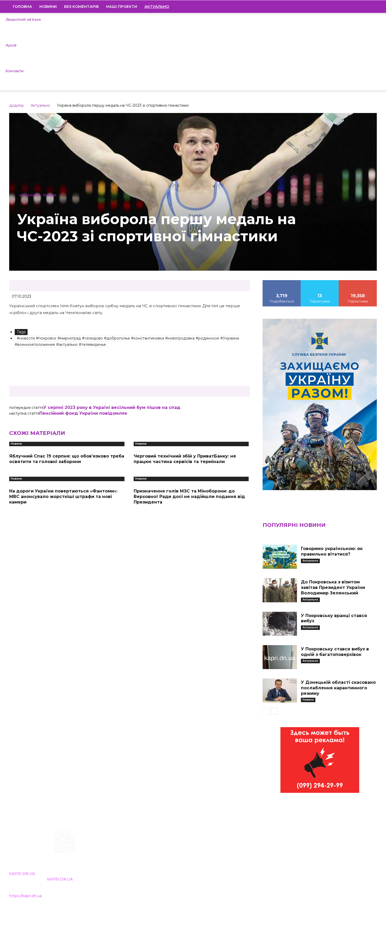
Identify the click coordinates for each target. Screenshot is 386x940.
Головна (22, 6)
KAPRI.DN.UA (22, 873)
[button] (370, 6)
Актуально (40, 105)
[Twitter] (364, 6)
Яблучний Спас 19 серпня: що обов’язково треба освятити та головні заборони (66, 459)
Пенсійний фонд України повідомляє (83, 413)
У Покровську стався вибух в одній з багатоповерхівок (335, 651)
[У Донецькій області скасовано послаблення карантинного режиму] (280, 690)
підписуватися (358, 282)
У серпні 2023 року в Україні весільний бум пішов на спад (111, 407)
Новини (48, 6)
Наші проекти (121, 6)
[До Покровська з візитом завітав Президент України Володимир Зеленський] (280, 590)
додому (16, 105)
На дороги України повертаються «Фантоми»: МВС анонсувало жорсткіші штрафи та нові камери (63, 497)
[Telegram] (355, 6)
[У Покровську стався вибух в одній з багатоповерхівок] (280, 657)
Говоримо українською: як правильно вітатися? (332, 551)
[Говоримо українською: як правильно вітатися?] (280, 557)
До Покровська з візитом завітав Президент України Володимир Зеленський (333, 587)
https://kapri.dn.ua (25, 895)
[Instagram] (346, 6)
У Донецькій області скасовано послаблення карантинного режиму (338, 688)
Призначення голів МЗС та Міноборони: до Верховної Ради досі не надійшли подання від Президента (189, 497)
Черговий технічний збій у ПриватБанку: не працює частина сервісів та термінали (185, 459)
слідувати (319, 282)
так (282, 282)
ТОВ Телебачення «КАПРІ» (162, 864)
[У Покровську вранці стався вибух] (280, 624)
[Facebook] (337, 6)
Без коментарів (81, 6)
